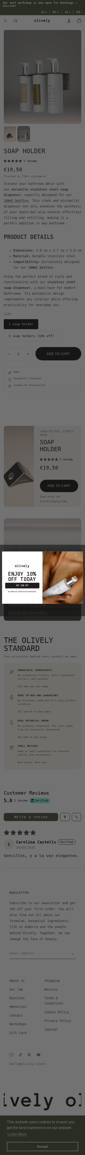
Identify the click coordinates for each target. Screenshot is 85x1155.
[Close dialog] (82, 552)
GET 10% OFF (22, 585)
